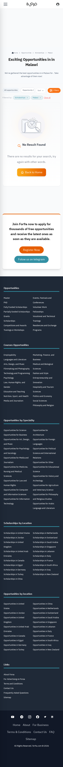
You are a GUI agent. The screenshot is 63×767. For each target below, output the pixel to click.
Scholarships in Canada (14, 560)
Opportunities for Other (43, 462)
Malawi (50, 53)
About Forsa (9, 674)
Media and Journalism (13, 400)
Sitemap (7, 697)
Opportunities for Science (15, 430)
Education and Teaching (14, 391)
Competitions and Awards (15, 325)
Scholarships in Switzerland (45, 537)
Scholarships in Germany (15, 569)
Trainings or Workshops (14, 330)
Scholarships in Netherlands (45, 533)
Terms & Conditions (19, 732)
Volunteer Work (40, 307)
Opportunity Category (31, 90)
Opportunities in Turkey (14, 649)
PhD (5, 302)
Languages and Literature (15, 359)
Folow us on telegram (31, 259)
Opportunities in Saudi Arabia (46, 617)
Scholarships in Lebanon (43, 551)
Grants (7, 316)
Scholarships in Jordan (14, 537)
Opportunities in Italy (42, 631)
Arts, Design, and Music (14, 364)
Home (16, 725)
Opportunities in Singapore (45, 622)
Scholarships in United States (17, 533)
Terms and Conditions (13, 683)
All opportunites (11, 90)
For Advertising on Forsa (14, 679)
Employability (10, 354)
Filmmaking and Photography (17, 368)
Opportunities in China (42, 603)
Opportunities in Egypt (14, 640)
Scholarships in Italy (42, 556)
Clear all (47, 97)
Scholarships (39, 53)
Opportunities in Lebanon (44, 626)
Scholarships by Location (18, 523)
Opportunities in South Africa (45, 640)
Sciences (37, 391)
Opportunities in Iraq (42, 645)
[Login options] (58, 4)
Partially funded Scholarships (17, 311)
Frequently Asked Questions (16, 692)
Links (6, 664)
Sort (39, 90)
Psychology (9, 377)
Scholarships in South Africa (45, 565)
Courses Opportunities (16, 345)
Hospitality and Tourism (43, 387)
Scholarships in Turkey (13, 574)
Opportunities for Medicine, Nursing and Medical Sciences (16, 471)
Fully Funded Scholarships (15, 307)
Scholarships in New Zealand (46, 574)
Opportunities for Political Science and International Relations (44, 453)
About (26, 725)
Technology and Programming (17, 373)
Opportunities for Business (15, 434)
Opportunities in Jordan (14, 612)
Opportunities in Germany (15, 645)
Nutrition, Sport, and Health (16, 396)
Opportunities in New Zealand (46, 649)
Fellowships (38, 311)
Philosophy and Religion (43, 405)
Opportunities (26, 53)
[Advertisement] (31, 758)
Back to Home (33, 172)
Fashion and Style (40, 373)
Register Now (31, 250)
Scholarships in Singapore (44, 546)
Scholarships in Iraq (42, 569)
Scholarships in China (13, 578)
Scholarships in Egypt (13, 565)
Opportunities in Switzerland (45, 612)
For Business (41, 725)
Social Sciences (40, 400)
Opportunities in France (43, 635)
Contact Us (8, 688)
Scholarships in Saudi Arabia (45, 542)
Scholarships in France (43, 560)
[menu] (5, 4)
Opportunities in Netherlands (46, 608)
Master (7, 298)
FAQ (51, 732)
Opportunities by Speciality (19, 420)
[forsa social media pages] (13, 717)
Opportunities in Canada (14, 635)
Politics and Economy (42, 396)
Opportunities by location (18, 594)
